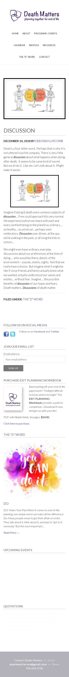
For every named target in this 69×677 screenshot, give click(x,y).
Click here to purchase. (16, 423)
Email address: (12, 353)
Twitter (55, 331)
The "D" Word (33, 299)
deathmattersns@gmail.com (28, 664)
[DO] (33, 470)
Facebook (39, 331)
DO (6, 503)
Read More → (12, 532)
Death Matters (35, 16)
